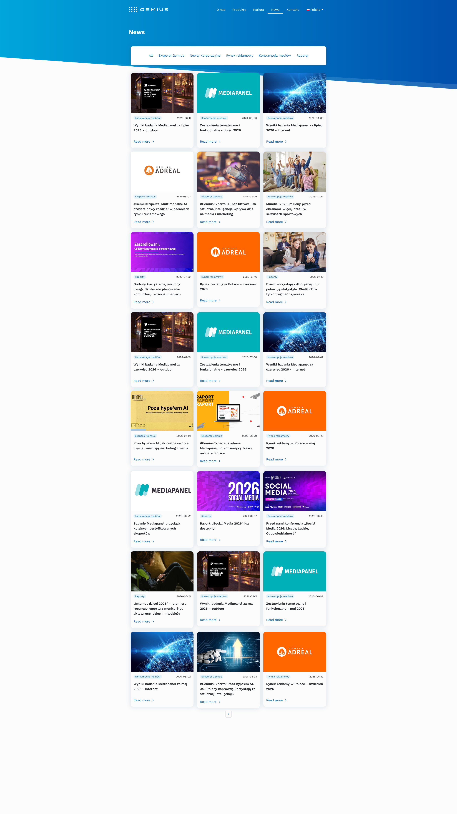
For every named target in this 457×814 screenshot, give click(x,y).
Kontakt (293, 9)
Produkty (239, 9)
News (275, 9)
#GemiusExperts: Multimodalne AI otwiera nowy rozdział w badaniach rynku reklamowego (161, 209)
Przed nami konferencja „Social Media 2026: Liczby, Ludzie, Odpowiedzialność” (290, 528)
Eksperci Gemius (171, 55)
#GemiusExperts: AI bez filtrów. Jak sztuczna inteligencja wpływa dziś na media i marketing (228, 209)
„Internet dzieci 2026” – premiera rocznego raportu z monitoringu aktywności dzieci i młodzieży (160, 608)
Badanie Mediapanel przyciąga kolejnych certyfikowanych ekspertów (157, 528)
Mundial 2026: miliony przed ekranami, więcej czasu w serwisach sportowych (288, 209)
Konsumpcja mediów (275, 55)
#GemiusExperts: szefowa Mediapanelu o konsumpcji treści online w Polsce (226, 448)
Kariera (258, 9)
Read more (142, 141)
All (151, 55)
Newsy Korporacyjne (205, 55)
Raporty (302, 55)
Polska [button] (315, 9)
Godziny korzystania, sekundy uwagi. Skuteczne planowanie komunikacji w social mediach (157, 289)
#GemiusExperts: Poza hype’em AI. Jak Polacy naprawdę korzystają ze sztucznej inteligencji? (227, 689)
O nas (221, 9)
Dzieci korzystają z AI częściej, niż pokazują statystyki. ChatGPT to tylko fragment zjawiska (292, 289)
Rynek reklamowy (239, 55)
